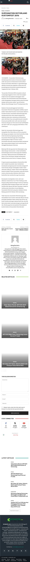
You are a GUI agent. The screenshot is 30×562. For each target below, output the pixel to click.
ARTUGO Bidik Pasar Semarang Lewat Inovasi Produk (15, 335)
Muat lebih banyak (14, 510)
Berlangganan (24, 422)
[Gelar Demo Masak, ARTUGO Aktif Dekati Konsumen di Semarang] (15, 294)
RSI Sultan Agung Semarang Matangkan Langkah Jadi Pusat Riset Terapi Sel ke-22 (19, 495)
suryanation (16, 212)
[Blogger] (9, 270)
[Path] (17, 270)
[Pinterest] (17, 550)
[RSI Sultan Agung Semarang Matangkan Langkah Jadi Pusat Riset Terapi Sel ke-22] (6, 494)
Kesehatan (13, 491)
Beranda (4, 8)
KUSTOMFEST (9, 212)
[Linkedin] (12, 550)
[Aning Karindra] (3, 19)
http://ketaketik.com (15, 247)
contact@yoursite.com (18, 546)
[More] (23, 25)
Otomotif (7, 10)
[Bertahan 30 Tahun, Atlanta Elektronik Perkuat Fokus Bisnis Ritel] (15, 353)
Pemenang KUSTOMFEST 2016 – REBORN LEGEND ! (21, 229)
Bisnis (15, 302)
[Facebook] (12, 270)
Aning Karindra (10, 18)
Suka (6, 422)
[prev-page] (3, 370)
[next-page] (5, 370)
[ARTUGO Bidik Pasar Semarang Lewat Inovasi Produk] (15, 323)
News (8, 8)
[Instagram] (15, 270)
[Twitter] (20, 270)
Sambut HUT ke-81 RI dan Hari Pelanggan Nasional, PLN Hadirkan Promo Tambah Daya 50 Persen (19, 504)
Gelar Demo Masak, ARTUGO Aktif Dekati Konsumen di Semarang (15, 305)
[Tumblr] (21, 550)
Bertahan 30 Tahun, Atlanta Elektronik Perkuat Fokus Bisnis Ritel (15, 364)
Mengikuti (15, 422)
